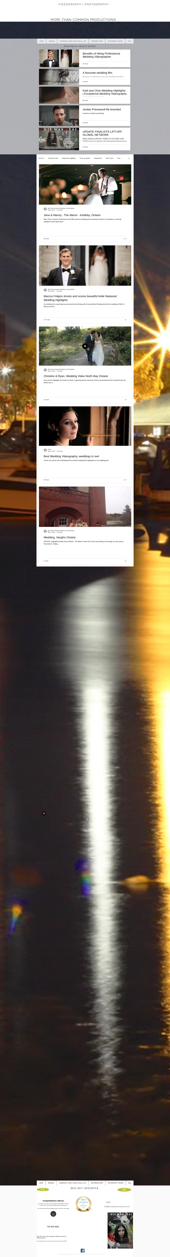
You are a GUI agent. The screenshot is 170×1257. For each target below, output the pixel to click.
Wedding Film (98, 158)
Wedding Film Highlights (69, 158)
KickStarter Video (53, 158)
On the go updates (85, 158)
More (118, 158)
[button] (129, 159)
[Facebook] (83, 1251)
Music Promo (109, 158)
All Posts (41, 158)
